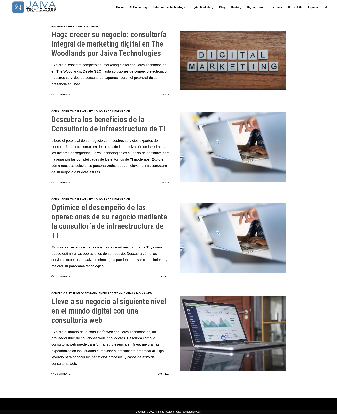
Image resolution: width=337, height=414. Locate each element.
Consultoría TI (62, 111)
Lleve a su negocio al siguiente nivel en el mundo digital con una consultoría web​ (108, 311)
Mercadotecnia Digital (82, 26)
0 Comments (62, 94)
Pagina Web (144, 293)
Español (57, 26)
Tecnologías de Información (109, 111)
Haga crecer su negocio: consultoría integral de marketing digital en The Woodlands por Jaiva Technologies (109, 44)
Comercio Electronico (67, 293)
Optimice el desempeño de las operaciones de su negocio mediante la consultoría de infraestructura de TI (109, 221)
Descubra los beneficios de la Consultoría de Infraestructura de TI (108, 124)
